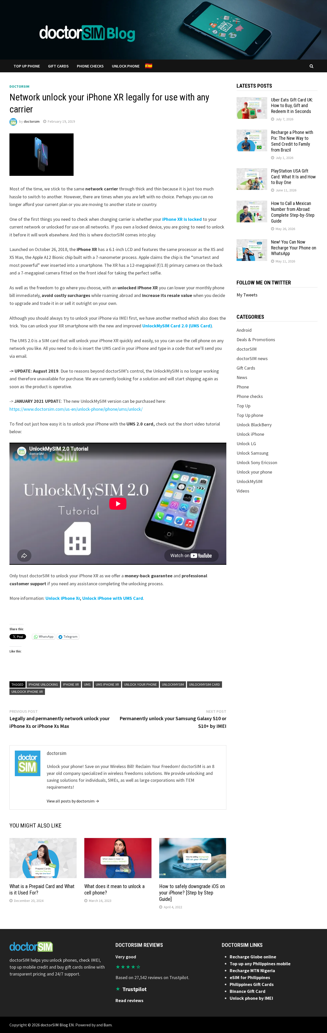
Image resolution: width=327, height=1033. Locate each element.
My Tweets (247, 295)
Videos (243, 491)
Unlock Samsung (252, 453)
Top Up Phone (27, 65)
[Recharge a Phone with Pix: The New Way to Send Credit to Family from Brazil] (252, 133)
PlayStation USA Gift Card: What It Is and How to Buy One (293, 176)
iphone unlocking (43, 684)
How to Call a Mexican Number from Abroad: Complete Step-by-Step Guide (292, 212)
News (242, 377)
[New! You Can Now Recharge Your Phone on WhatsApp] (252, 243)
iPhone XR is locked (182, 219)
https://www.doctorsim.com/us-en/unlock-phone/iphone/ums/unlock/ (76, 409)
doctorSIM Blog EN (57, 1024)
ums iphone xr (107, 684)
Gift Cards (246, 368)
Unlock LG (246, 443)
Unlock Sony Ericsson (257, 462)
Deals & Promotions (256, 339)
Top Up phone (250, 415)
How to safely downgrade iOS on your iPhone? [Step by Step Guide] (192, 892)
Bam (107, 1024)
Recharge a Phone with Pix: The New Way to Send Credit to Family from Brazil (292, 141)
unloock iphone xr (27, 691)
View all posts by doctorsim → (73, 801)
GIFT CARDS (58, 65)
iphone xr (71, 684)
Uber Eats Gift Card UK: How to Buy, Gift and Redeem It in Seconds (292, 105)
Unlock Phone (125, 65)
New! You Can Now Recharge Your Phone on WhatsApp (293, 247)
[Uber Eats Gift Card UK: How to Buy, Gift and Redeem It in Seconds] (252, 101)
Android (244, 330)
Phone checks (250, 396)
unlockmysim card (204, 684)
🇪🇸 (149, 66)
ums (87, 684)
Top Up (243, 406)
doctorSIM (19, 86)
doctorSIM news (252, 358)
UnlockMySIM (173, 684)
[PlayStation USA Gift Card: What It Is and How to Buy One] (252, 172)
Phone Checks (90, 65)
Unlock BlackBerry (254, 425)
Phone (243, 387)
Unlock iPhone (250, 434)
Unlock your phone (140, 684)
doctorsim (32, 121)
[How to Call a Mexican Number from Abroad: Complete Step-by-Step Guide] (252, 204)
